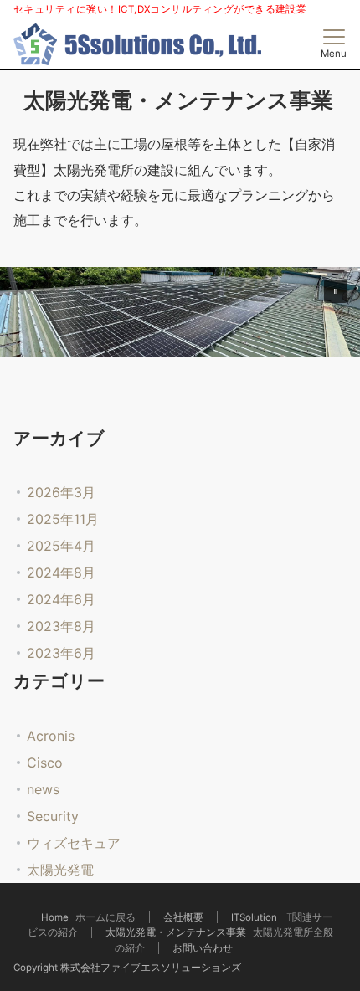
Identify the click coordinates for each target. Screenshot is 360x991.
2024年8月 (61, 572)
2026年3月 (61, 492)
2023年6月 (61, 652)
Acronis (51, 735)
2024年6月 (61, 599)
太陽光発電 (60, 869)
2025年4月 (61, 545)
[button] (335, 291)
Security (53, 816)
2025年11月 (63, 519)
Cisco (45, 762)
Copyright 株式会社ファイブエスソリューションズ (127, 967)
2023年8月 (61, 626)
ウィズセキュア (74, 842)
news (43, 789)
